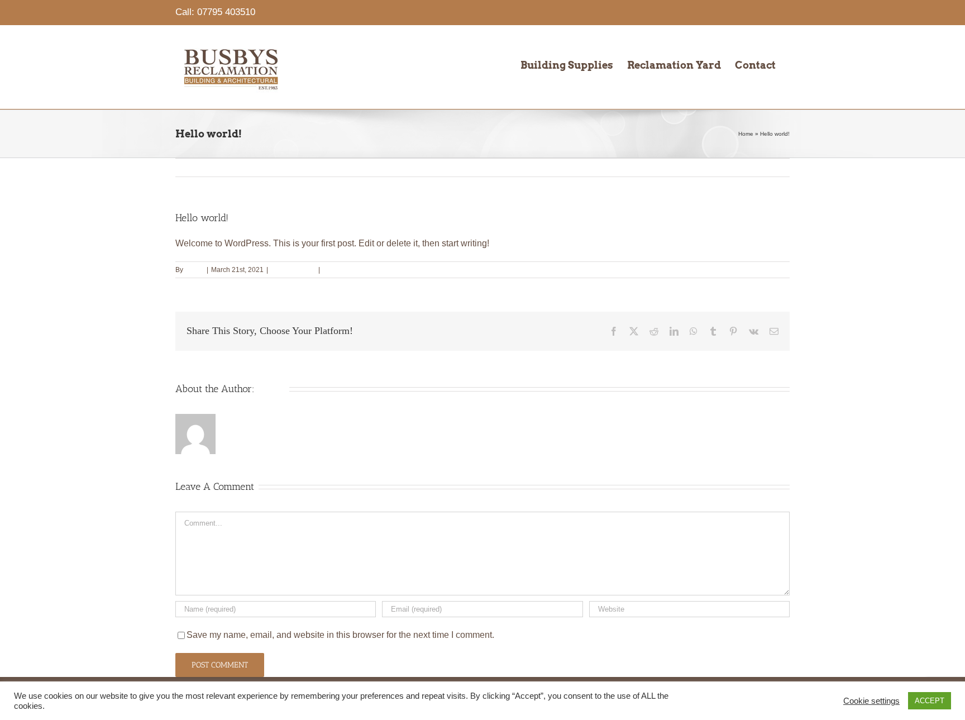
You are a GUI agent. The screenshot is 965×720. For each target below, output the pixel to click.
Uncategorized (293, 270)
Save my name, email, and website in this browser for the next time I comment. (340, 635)
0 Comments (342, 270)
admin (194, 270)
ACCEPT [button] (929, 701)
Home (745, 134)
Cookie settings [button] (871, 701)
